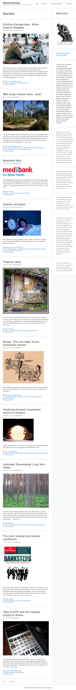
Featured (7, 81)
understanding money (23, 82)
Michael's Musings (11, 3)
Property (15, 330)
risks (18, 149)
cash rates (7, 147)
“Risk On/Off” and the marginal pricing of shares (21, 613)
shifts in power (29, 396)
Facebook (69, 3)
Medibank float (12, 160)
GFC (18, 248)
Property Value (12, 261)
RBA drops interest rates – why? (22, 94)
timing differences (28, 453)
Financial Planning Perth (15, 81)
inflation (25, 147)
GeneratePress (48, 687)
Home (37, 3)
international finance (39, 147)
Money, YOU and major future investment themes (21, 343)
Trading (11, 191)
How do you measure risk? (16, 247)
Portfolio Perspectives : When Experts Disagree (21, 26)
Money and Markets (56, 3)
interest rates (30, 147)
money (4, 250)
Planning (44, 3)
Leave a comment (9, 84)
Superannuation (13, 82)
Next (13, 681)
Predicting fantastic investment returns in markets (22, 411)
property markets (22, 330)
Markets (7, 82)
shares (27, 524)
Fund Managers (13, 451)
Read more (20, 77)
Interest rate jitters (14, 204)
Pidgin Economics (12, 149)
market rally (7, 453)
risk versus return (13, 193)
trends (20, 250)
